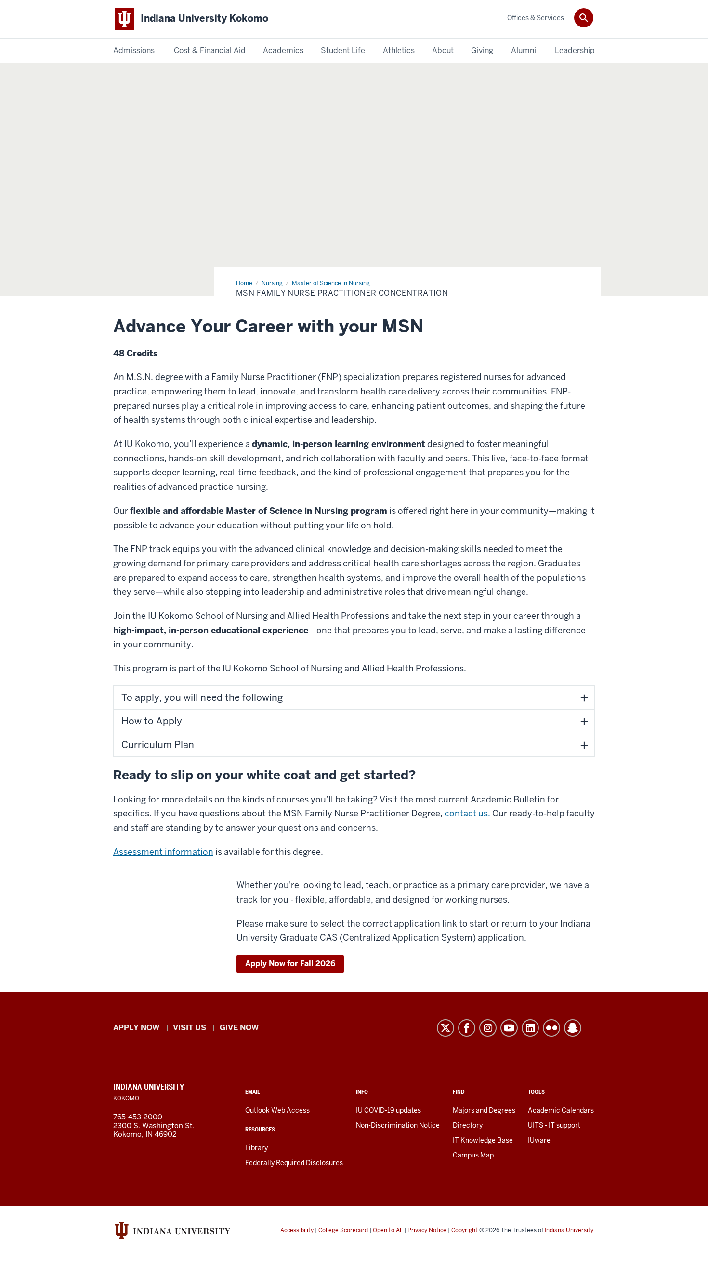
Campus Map (473, 1155)
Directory (468, 1125)
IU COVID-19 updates (388, 1110)
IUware (539, 1140)
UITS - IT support (554, 1125)
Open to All (388, 1230)
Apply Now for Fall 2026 (290, 964)
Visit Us (189, 1028)
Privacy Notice (426, 1230)
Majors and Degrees (484, 1110)
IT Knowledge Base (483, 1140)
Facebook (466, 1028)
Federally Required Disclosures (294, 1162)
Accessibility (297, 1230)
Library (256, 1148)
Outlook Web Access (277, 1110)
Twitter (445, 1028)
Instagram (488, 1028)
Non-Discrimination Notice (398, 1125)
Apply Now (136, 1028)
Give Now (239, 1028)
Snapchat (572, 1028)
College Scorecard (343, 1230)
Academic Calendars (561, 1110)
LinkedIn (530, 1028)
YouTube (509, 1028)
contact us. (467, 813)
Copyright (464, 1230)
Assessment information (163, 851)
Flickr (551, 1028)
